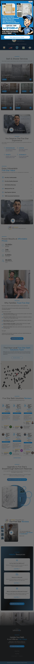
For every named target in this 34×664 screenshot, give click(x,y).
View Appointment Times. (17, 37)
